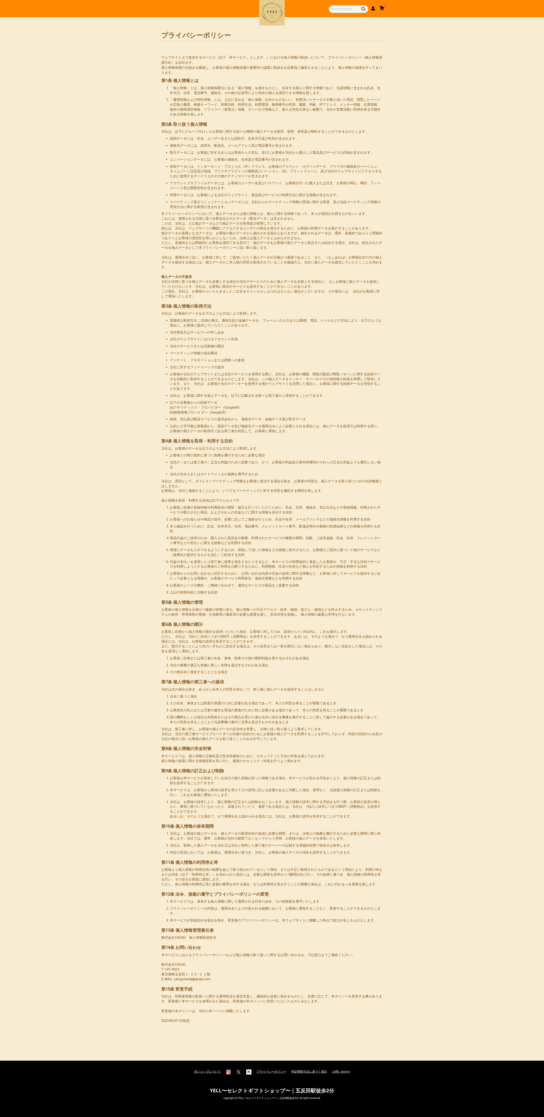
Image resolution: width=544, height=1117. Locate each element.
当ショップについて (207, 1071)
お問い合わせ (341, 1071)
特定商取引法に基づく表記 (309, 1071)
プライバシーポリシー (271, 1071)
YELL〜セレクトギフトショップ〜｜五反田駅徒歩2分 (272, 1091)
